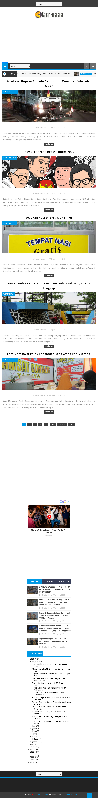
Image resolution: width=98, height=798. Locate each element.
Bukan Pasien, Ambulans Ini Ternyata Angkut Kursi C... (50, 722)
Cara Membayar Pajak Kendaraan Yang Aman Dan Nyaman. (49, 354)
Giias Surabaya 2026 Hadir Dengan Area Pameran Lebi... (48, 679)
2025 (32, 744)
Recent (34, 581)
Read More (49, 144)
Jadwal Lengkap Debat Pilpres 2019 (49, 152)
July (34, 726)
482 (53, 424)
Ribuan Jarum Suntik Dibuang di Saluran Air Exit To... (51, 670)
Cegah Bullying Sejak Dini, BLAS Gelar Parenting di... (47, 684)
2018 (32, 762)
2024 (32, 746)
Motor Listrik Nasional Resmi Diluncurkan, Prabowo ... (49, 689)
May (34, 731)
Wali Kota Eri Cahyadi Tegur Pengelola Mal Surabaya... (49, 717)
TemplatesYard (42, 795)
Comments (63, 581)
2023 (32, 749)
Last (71, 424)
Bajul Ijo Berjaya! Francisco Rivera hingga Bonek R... (49, 708)
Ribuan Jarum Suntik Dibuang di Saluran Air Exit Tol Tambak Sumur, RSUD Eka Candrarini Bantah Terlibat (55, 602)
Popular (49, 581)
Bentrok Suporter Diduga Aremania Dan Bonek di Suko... (51, 703)
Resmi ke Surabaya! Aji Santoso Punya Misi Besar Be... (49, 712)
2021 (32, 754)
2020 (32, 757)
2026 (32, 659)
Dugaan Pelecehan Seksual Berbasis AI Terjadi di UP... (51, 674)
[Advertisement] (49, 41)
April (34, 733)
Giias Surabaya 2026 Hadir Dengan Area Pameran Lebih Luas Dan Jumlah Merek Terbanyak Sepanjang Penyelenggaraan (55, 628)
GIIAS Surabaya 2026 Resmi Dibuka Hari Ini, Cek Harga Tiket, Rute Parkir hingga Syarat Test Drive (54, 589)
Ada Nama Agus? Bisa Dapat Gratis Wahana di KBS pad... (51, 698)
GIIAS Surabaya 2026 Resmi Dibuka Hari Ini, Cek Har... (50, 665)
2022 (32, 752)
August (35, 661)
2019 (32, 760)
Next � (62, 424)
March (35, 736)
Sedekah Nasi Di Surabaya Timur (49, 217)
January (35, 741)
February (36, 739)
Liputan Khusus (9, 158)
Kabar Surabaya (71, 74)
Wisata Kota (8, 294)
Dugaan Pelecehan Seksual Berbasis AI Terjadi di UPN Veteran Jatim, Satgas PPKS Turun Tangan (54, 615)
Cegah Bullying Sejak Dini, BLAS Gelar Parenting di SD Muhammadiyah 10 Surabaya (53, 641)
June (34, 728)
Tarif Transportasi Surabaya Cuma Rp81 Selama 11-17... (48, 693)
